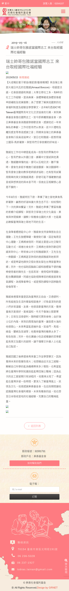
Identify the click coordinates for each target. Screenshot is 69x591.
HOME (23, 24)
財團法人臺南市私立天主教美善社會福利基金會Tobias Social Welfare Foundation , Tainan (17, 11)
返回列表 (36, 426)
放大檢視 (66, 568)
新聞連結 (24, 77)
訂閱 (34, 496)
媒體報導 (45, 24)
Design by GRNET (47, 587)
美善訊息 (33, 24)
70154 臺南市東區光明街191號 (38, 549)
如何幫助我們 (34, 463)
